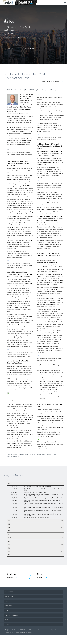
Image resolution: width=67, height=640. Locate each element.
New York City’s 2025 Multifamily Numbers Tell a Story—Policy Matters (42, 511)
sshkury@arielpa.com (13, 456)
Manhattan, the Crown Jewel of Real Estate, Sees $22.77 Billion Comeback (42, 514)
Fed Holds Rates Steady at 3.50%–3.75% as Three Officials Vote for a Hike (44, 489)
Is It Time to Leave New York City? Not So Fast (37, 486)
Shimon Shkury (41, 90)
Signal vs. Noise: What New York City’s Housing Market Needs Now (44, 498)
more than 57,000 (16, 417)
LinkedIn (53, 449)
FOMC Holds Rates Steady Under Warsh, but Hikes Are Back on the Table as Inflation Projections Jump (43, 495)
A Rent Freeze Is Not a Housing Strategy (36, 492)
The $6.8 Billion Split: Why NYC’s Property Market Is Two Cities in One (43, 504)
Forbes (22, 90)
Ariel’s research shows (18, 131)
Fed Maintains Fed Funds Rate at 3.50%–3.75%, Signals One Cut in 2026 (43, 507)
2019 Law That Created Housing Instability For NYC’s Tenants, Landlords (42, 500)
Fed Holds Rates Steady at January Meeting (36, 517)
